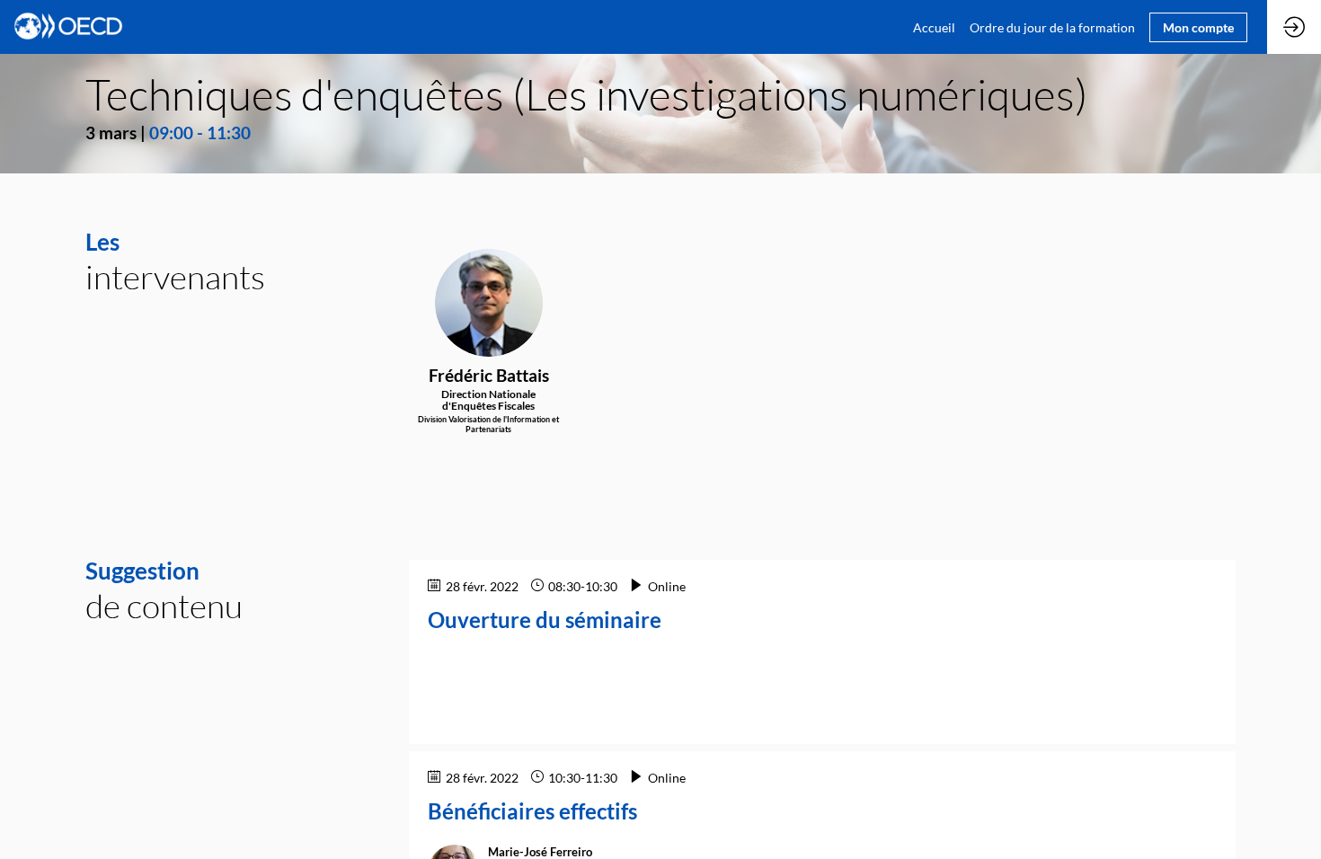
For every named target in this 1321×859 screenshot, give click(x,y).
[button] (1198, 27)
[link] (934, 27)
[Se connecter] (1294, 27)
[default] (1052, 27)
